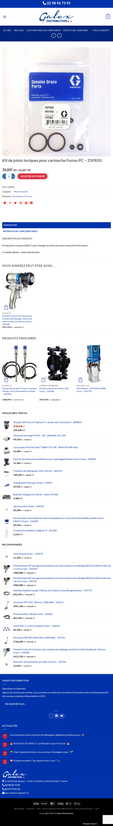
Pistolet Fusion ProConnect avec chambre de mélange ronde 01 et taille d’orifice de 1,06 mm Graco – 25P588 (17, 320)
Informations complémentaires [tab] (20, 231)
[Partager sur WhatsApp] (5, 202)
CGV (97, 809)
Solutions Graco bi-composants (44, 30)
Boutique (19, 30)
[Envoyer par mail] (20, 202)
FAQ (39, 809)
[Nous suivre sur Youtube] (61, 716)
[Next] (110, 374)
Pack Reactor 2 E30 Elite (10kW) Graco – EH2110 (91, 389)
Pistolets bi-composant (75, 30)
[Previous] (2, 374)
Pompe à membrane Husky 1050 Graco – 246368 (54, 389)
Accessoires (17, 196)
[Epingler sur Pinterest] (26, 202)
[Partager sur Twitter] (15, 202)
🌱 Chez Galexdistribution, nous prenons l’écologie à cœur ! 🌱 (41, 752)
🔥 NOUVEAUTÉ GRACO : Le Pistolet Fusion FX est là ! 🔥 (40, 743)
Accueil (7, 30)
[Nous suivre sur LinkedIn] (56, 716)
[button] (4, 16)
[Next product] (53, 35)
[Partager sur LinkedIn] (31, 202)
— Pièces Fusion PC (100, 30)
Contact (30, 809)
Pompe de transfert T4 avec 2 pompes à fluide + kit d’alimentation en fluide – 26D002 (19, 391)
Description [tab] (10, 225)
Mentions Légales (84, 809)
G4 (24, 196)
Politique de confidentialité (58, 809)
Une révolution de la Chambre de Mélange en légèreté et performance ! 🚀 (47, 734)
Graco (29, 196)
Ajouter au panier (32, 176)
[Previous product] (59, 35)
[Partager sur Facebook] (10, 202)
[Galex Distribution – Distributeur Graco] (56, 17)
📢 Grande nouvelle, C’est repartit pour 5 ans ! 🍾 (35, 760)
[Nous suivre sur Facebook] (51, 716)
